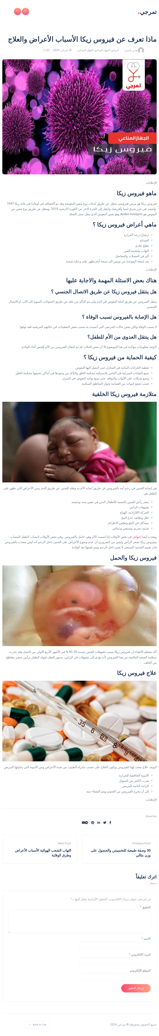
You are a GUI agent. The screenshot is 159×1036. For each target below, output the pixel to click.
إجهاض (136, 537)
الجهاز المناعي (85, 50)
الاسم (146, 938)
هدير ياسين (131, 50)
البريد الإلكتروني (140, 954)
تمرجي (147, 11)
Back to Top (40, 1024)
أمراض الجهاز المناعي (106, 50)
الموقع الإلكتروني (140, 970)
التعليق (145, 907)
